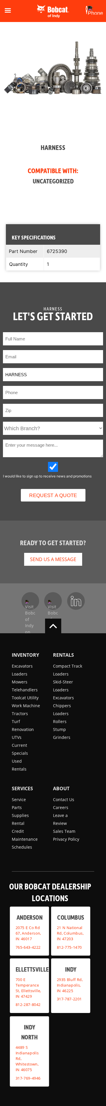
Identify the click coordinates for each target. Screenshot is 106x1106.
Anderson (29, 917)
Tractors (20, 713)
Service (19, 799)
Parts (17, 807)
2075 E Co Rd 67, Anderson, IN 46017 (28, 933)
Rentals (19, 769)
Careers (60, 807)
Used (17, 761)
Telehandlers (25, 690)
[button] (86, 10)
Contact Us (63, 799)
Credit (18, 831)
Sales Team (64, 831)
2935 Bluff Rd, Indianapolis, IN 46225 (70, 985)
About (61, 788)
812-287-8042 (28, 1004)
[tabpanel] (53, 113)
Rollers (60, 721)
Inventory (25, 655)
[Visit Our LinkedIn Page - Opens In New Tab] (76, 601)
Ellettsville (32, 969)
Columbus (70, 917)
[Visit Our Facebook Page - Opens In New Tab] (30, 601)
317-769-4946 (28, 1078)
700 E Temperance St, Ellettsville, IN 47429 (28, 988)
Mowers (19, 682)
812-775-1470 (69, 947)
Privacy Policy (66, 839)
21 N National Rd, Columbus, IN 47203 (70, 933)
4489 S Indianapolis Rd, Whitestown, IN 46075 (27, 1058)
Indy (71, 969)
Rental (18, 823)
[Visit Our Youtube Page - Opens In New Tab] (53, 601)
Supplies (20, 815)
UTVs (16, 737)
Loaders (19, 674)
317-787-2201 (69, 999)
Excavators (22, 666)
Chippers (62, 705)
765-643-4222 (28, 947)
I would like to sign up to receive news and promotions (47, 476)
